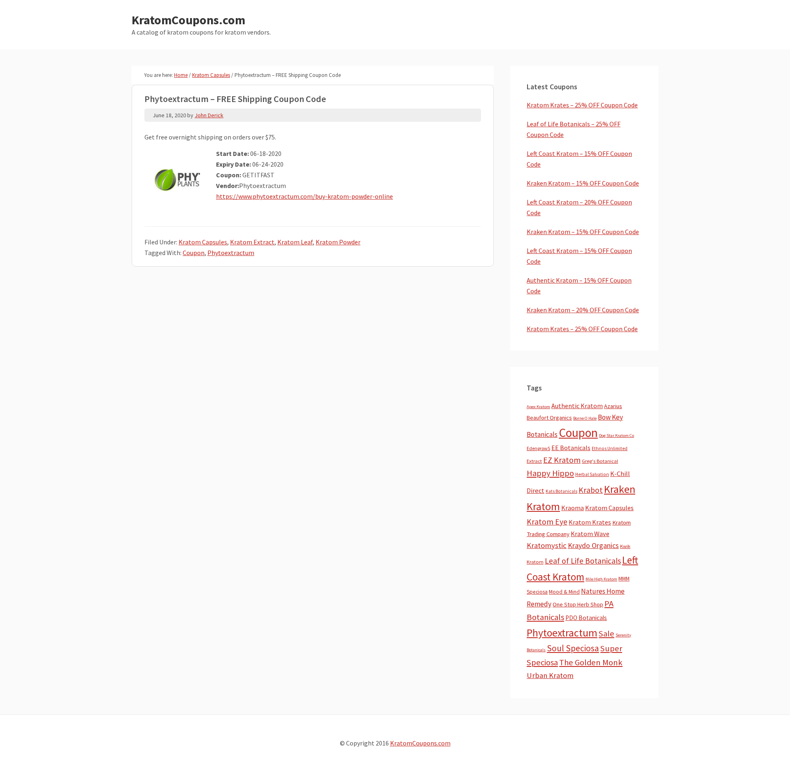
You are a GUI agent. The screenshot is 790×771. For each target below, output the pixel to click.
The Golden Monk (591, 662)
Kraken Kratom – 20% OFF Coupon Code (583, 310)
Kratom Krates (590, 522)
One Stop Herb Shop (578, 604)
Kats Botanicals (561, 491)
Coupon (193, 252)
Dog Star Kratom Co (616, 435)
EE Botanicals (570, 448)
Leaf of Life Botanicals (583, 561)
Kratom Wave (590, 533)
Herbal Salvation (592, 474)
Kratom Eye (547, 522)
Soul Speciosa (573, 648)
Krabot (591, 490)
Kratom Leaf (295, 242)
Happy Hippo (550, 473)
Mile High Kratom (601, 579)
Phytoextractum (230, 252)
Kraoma (572, 508)
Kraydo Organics (593, 545)
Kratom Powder (338, 242)
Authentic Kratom (577, 406)
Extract (534, 461)
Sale (606, 633)
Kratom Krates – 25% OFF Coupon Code (582, 105)
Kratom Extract (252, 242)
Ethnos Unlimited (609, 448)
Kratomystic (547, 545)
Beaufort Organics (549, 417)
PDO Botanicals (586, 618)
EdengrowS (538, 448)
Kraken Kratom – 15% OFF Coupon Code (583, 183)
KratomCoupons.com (188, 20)
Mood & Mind (564, 591)
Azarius (613, 406)
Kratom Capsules (203, 242)
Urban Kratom (550, 675)
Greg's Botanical (600, 461)
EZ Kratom (562, 460)
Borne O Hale (585, 418)
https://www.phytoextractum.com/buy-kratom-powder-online (304, 196)
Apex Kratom (538, 406)
